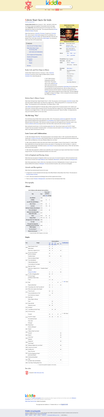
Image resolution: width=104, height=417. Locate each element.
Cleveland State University (31, 174)
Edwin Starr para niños (39, 372)
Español (61, 9)
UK (60, 243)
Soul (68, 53)
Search (70, 7)
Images (49, 9)
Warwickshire (56, 159)
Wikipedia (27, 413)
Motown (72, 62)
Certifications (65, 242)
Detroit (36, 35)
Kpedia (57, 9)
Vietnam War (73, 119)
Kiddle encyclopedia (36, 398)
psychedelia (73, 55)
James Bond (69, 101)
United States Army (67, 86)
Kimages (53, 9)
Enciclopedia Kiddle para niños (53, 415)
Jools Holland (69, 80)
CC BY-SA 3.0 (38, 412)
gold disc (69, 123)
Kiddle (26, 415)
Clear (68, 7)
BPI (64, 281)
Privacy (39, 415)
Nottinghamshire (72, 50)
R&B (71, 53)
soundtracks (30, 123)
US (46, 195)
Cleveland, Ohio (28, 76)
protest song (62, 119)
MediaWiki (44, 413)
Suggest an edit (64, 404)
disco (68, 55)
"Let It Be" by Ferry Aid (36, 138)
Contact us (44, 415)
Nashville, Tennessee (70, 46)
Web (45, 9)
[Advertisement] (52, 14)
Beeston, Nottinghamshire (39, 178)
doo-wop (55, 83)
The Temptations (50, 120)
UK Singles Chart (68, 127)
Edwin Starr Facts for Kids (30, 401)
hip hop (36, 123)
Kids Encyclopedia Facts (29, 22)
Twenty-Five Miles (36, 36)
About (35, 415)
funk (74, 53)
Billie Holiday (69, 68)
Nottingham (41, 163)
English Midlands (41, 159)
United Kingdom (46, 38)
